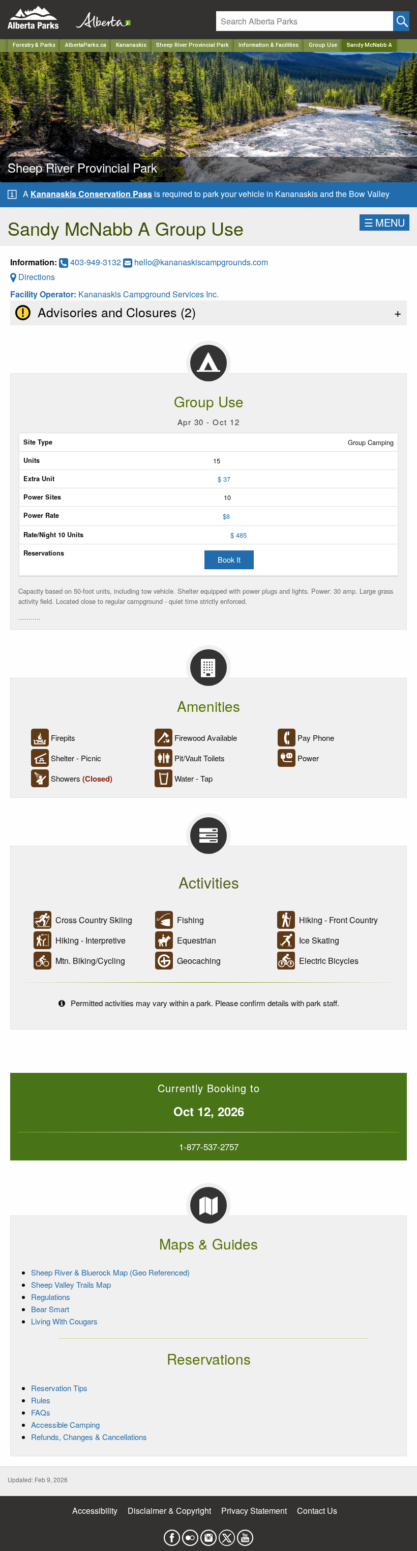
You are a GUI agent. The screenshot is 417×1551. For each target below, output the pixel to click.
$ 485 (238, 535)
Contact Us (317, 1510)
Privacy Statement (254, 1510)
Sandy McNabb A (369, 45)
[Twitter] (227, 1534)
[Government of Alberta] (100, 17)
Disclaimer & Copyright (169, 1510)
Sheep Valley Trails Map (71, 1284)
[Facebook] (172, 1534)
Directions (35, 277)
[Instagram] (208, 1534)
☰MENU (384, 222)
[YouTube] (245, 1534)
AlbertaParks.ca (85, 45)
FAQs (40, 1412)
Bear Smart (50, 1309)
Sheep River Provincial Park (192, 45)
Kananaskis (131, 45)
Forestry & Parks (34, 45)
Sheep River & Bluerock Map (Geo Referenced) (110, 1272)
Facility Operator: (44, 294)
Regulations (50, 1296)
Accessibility (94, 1510)
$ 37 (224, 479)
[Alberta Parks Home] (39, 17)
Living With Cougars (64, 1321)
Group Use (323, 45)
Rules (40, 1400)
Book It (229, 559)
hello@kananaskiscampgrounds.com (201, 262)
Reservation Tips (59, 1387)
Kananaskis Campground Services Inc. (148, 294)
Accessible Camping (65, 1424)
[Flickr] (190, 1534)
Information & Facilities (269, 45)
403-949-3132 (95, 262)
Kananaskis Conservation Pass (91, 194)
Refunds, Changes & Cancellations (89, 1436)
